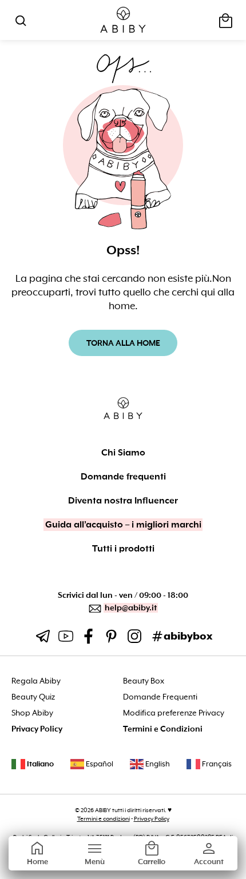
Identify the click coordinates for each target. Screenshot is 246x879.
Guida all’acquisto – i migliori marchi (123, 524)
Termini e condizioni (103, 818)
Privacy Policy (36, 729)
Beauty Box (143, 681)
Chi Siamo (123, 452)
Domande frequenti (123, 476)
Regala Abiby (36, 681)
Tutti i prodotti (123, 548)
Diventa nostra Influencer (123, 500)
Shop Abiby (32, 713)
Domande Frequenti (160, 697)
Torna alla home (123, 343)
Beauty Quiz (33, 697)
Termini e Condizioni (163, 729)
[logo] (123, 20)
